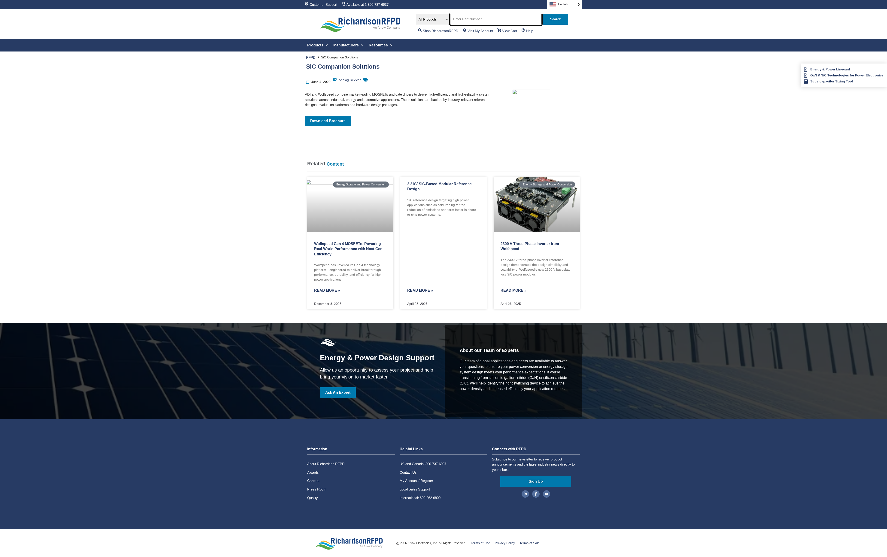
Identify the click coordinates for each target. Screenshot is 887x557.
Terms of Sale (529, 543)
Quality (312, 498)
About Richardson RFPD (326, 464)
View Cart (509, 31)
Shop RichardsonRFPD (440, 31)
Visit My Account (480, 31)
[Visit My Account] (464, 30)
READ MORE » (327, 290)
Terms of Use (480, 543)
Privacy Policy (505, 543)
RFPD (311, 57)
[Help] (523, 30)
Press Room (316, 489)
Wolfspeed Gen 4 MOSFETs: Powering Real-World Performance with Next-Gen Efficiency (348, 249)
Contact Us (408, 472)
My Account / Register (416, 481)
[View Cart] (499, 30)
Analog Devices (350, 80)
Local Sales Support (415, 489)
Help (529, 31)
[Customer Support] (306, 4)
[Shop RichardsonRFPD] (420, 30)
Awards (313, 472)
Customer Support (323, 4)
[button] (318, 45)
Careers (313, 481)
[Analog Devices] (335, 80)
